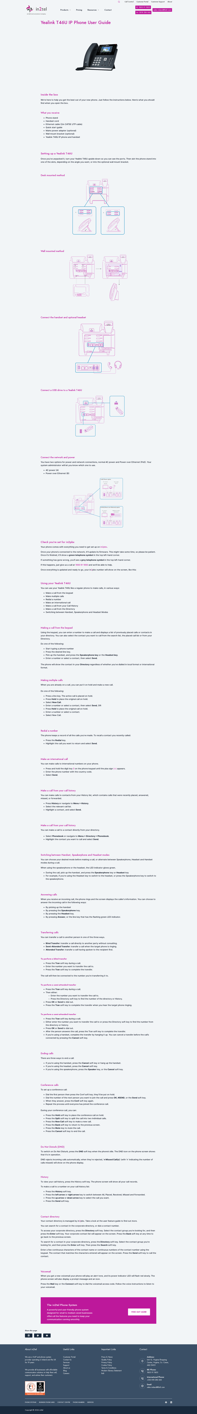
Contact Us (67, 1359)
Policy (109, 1362)
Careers (66, 1373)
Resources (92, 9)
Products (64, 9)
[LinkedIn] (28, 1335)
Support (66, 1365)
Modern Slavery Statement (111, 1370)
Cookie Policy (106, 1365)
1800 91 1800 (152, 1372)
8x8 (102, 1373)
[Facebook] (166, 1402)
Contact (108, 9)
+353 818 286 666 (154, 1380)
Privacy (104, 1362)
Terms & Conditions (108, 1368)
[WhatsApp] (37, 1335)
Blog (65, 1370)
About (169, 2)
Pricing (79, 9)
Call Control (129, 2)
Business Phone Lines (47, 1402)
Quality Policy (106, 1359)
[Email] (47, 1335)
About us (66, 1368)
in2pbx (103, 547)
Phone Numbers (78, 1402)
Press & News (107, 1357)
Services (66, 1362)
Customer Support (158, 2)
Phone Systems (30, 1402)
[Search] (119, 2)
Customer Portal (142, 2)
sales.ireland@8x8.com (156, 1387)
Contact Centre (63, 1402)
